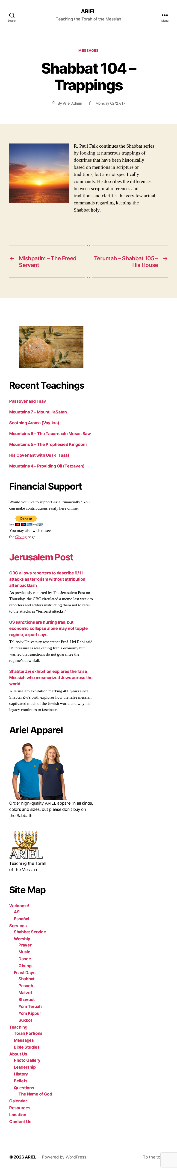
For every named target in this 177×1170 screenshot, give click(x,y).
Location (17, 1114)
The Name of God (35, 1094)
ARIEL (88, 11)
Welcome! (19, 905)
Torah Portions (28, 1033)
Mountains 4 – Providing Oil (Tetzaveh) (47, 466)
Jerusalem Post (41, 557)
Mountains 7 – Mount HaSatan (38, 412)
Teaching (18, 1027)
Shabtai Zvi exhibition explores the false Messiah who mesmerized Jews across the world (51, 677)
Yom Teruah (29, 1006)
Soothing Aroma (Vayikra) (34, 422)
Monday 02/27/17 (110, 103)
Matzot (25, 992)
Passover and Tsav (27, 401)
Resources (19, 1107)
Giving (21, 536)
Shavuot (26, 999)
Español (21, 918)
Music (24, 951)
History (21, 1074)
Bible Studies (27, 1047)
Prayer (24, 945)
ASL (18, 911)
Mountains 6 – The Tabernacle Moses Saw (50, 433)
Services (18, 925)
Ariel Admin (72, 103)
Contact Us (20, 1121)
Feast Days (24, 972)
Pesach (25, 985)
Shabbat (26, 978)
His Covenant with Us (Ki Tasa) (39, 455)
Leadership (24, 1067)
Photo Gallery (27, 1060)
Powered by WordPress (64, 1157)
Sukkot (25, 1020)
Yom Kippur (29, 1013)
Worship (22, 938)
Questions (24, 1087)
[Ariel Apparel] (51, 771)
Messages (88, 51)
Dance (24, 958)
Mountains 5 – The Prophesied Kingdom (47, 444)
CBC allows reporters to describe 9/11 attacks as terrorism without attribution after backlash (47, 579)
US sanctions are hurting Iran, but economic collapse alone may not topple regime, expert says (48, 628)
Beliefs (20, 1080)
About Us (18, 1054)
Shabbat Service (30, 931)
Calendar (18, 1100)
